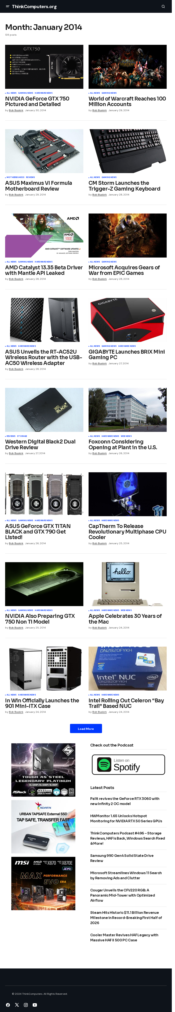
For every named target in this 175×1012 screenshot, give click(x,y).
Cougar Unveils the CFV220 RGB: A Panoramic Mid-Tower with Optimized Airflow (122, 895)
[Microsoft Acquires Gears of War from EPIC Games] (128, 235)
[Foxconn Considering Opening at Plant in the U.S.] (128, 410)
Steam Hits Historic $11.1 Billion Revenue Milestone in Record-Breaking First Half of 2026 (126, 917)
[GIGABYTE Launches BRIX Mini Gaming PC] (128, 320)
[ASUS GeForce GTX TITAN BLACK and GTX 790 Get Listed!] (44, 494)
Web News (126, 436)
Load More (86, 729)
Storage (22, 436)
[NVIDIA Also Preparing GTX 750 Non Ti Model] (44, 584)
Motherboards (15, 177)
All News (11, 93)
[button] (7, 6)
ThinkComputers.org (34, 6)
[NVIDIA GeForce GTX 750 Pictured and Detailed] (44, 67)
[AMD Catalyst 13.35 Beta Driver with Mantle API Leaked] (44, 235)
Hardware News (43, 93)
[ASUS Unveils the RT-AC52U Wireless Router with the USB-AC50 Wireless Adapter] (44, 320)
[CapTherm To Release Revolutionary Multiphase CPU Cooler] (128, 494)
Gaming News (25, 93)
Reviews (30, 177)
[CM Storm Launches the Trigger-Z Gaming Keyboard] (128, 151)
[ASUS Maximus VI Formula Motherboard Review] (44, 151)
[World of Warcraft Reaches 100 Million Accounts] (128, 67)
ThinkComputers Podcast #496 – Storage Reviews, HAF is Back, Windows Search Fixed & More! (127, 838)
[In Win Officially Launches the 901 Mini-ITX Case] (44, 669)
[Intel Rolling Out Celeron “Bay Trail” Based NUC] (128, 669)
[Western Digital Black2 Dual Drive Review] (44, 410)
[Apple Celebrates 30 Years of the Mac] (128, 584)
